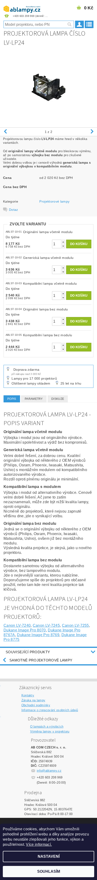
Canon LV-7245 (46, 625)
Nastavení (49, 856)
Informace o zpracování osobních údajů (49, 710)
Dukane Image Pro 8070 (25, 630)
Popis (11, 398)
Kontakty (27, 695)
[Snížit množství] (63, 246)
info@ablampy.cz (49, 770)
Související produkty (28, 652)
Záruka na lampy (33, 700)
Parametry (34, 398)
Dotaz (13, 210)
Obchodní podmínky (35, 705)
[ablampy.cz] (22, 6)
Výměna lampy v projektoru (49, 731)
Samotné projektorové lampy (40, 660)
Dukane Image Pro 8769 (38, 635)
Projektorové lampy (54, 201)
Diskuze (57, 398)
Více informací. (39, 844)
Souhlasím (48, 871)
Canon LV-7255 (75, 625)
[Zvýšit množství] (63, 242)
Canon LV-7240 (17, 625)
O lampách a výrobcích (47, 726)
